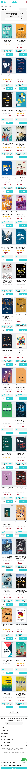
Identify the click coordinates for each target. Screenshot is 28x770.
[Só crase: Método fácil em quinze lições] (7, 486)
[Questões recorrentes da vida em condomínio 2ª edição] (20, 176)
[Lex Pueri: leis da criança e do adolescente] (20, 349)
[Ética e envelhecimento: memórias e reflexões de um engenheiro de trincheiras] (7, 520)
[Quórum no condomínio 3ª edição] (7, 142)
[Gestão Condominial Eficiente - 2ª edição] (7, 452)
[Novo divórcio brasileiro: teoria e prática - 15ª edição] (7, 658)
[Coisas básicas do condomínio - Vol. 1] (20, 658)
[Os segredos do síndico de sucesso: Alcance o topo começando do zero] (7, 210)
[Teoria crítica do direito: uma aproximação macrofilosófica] (7, 279)
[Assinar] (21, 19)
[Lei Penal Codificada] (7, 418)
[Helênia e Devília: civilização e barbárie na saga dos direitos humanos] (20, 589)
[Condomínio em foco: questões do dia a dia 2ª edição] (20, 142)
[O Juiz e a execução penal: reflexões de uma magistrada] (7, 245)
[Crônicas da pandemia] (20, 520)
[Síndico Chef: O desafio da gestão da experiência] (7, 383)
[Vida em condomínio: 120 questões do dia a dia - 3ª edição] (20, 210)
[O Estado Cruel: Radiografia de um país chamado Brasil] (20, 486)
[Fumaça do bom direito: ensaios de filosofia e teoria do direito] (20, 623)
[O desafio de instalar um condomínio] (20, 39)
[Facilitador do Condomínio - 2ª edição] (20, 452)
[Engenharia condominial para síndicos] (7, 73)
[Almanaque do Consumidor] (7, 589)
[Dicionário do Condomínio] (20, 73)
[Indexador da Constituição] (7, 692)
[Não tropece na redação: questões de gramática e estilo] (20, 245)
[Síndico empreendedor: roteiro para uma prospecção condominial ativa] (7, 314)
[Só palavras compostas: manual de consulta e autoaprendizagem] (20, 692)
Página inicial (4, 6)
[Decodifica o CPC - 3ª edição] (20, 314)
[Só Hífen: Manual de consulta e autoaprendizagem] (20, 383)
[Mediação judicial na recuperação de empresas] (7, 349)
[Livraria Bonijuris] (13, 2)
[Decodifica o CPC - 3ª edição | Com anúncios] (7, 108)
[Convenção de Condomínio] (7, 39)
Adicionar (9, 54)
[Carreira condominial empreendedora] (20, 279)
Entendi (14, 768)
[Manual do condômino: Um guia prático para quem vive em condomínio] (20, 108)
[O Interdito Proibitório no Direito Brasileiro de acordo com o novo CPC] (20, 418)
